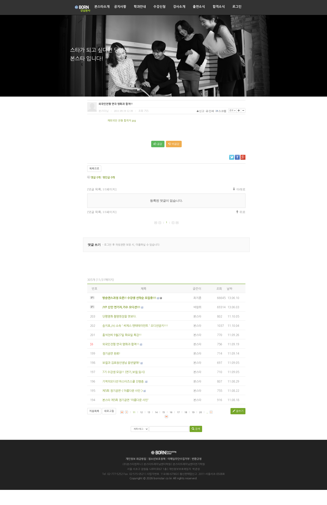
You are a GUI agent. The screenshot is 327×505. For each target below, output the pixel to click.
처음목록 (94, 411)
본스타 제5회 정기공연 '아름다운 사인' (125, 400)
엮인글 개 (109, 177)
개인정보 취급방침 (136, 459)
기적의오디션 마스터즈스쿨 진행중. (123, 381)
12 (141, 412)
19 (193, 412)
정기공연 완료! (111, 353)
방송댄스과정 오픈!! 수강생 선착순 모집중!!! (129, 298)
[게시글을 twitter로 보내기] (231, 157)
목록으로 (94, 168)
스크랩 (222, 111)
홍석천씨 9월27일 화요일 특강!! (122, 335)
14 (156, 412)
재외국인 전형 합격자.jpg (121, 120)
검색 (197, 429)
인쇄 (211, 111)
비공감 (175, 144)
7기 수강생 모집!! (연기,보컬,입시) (123, 372)
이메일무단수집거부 (178, 459)
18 (185, 412)
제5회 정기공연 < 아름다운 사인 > (122, 390)
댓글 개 (95, 177)
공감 (159, 144)
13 (148, 412)
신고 (201, 111)
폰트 (231, 110)
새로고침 (109, 411)
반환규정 (197, 459)
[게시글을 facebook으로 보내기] (237, 157)
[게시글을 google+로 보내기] (243, 157)
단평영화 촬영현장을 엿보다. (119, 316)
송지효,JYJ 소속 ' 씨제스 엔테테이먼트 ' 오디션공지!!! (135, 325)
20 (200, 412)
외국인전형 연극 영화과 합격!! (120, 344)
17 (178, 412)
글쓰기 (239, 411)
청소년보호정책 (156, 459)
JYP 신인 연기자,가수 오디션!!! (121, 307)
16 (171, 412)
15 (163, 412)
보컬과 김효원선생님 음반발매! (121, 362)
